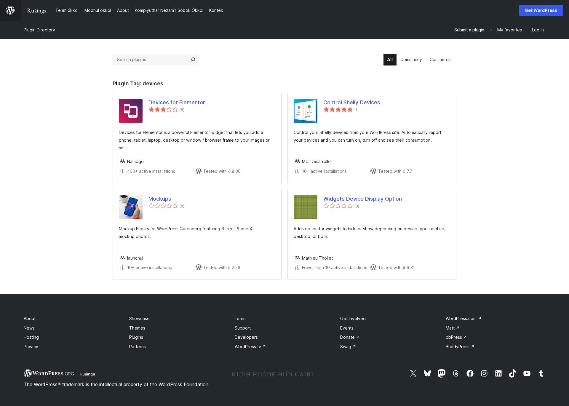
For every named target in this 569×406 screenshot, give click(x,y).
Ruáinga (87, 374)
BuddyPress (460, 346)
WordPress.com (464, 318)
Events (347, 327)
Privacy (31, 346)
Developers (246, 337)
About (30, 318)
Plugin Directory (39, 29)
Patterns (137, 346)
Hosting (31, 337)
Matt (453, 327)
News (29, 327)
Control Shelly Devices (351, 102)
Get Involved (353, 318)
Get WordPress (541, 10)
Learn (240, 318)
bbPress (456, 337)
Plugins (136, 337)
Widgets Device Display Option (362, 199)
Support (243, 327)
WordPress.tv (250, 346)
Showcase (139, 318)
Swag (348, 346)
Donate (350, 337)
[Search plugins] (193, 59)
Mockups (159, 199)
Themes (137, 327)
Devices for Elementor (176, 102)
